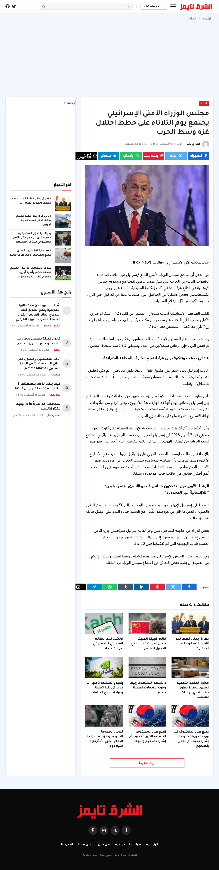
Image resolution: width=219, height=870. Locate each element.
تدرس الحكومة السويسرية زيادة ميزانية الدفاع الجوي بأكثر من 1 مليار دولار (105, 739)
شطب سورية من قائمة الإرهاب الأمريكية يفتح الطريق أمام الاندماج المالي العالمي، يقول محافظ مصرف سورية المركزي (37, 312)
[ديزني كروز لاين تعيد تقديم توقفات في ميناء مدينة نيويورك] (63, 221)
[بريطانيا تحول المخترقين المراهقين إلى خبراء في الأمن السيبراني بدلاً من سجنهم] (63, 238)
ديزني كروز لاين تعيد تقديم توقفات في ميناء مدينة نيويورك (33, 220)
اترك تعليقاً (147, 763)
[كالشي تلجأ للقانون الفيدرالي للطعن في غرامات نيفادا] (104, 623)
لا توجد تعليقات (134, 143)
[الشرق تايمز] (196, 6)
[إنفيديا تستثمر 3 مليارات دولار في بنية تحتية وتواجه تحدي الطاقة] (104, 667)
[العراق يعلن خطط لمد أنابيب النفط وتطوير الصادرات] (190, 623)
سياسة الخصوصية (128, 844)
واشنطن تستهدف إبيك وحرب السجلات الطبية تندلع (148, 688)
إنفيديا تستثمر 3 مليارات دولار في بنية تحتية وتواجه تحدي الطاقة (105, 688)
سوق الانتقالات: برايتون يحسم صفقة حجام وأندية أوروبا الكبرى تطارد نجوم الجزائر (30, 272)
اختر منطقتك (152, 6)
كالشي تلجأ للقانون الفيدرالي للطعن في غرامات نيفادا (108, 644)
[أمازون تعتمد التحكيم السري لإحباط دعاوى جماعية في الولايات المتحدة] (190, 667)
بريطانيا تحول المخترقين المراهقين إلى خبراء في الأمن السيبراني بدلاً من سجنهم (32, 238)
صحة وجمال (53, 415)
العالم (204, 103)
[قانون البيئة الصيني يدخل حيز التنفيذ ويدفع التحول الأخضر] (147, 623)
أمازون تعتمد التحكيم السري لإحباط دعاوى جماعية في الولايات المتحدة (192, 690)
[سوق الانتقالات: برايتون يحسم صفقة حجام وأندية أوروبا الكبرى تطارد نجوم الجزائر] (63, 273)
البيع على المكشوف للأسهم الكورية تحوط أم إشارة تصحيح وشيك (147, 736)
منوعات (55, 374)
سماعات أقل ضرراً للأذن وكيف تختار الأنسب (37, 407)
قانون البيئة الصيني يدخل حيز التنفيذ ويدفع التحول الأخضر (148, 644)
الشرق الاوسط (52, 325)
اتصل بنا (67, 844)
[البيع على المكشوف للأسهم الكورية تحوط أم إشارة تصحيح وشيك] (147, 716)
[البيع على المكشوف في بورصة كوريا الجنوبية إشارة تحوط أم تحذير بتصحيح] (190, 716)
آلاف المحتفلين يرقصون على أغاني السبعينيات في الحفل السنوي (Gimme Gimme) (38, 364)
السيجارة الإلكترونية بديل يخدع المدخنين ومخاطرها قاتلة (30, 253)
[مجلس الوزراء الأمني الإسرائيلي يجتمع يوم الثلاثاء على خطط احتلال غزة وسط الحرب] (147, 205)
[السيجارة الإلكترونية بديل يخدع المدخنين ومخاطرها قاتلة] (63, 255)
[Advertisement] (109, 58)
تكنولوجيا (55, 394)
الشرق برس (192, 143)
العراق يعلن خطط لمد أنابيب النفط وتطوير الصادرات (192, 644)
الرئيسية (152, 844)
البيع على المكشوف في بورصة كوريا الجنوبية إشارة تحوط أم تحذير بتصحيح (191, 739)
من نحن (104, 844)
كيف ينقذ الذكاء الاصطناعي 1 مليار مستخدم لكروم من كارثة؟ (37, 387)
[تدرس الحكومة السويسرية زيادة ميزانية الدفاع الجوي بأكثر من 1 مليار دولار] (104, 716)
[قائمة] (173, 6)
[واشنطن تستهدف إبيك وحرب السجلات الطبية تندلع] (147, 667)
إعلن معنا (85, 844)
